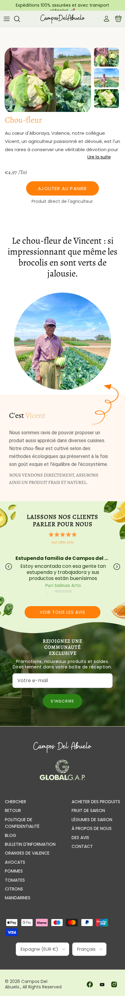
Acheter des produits (96, 802)
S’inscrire (62, 701)
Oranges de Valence (27, 853)
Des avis (80, 838)
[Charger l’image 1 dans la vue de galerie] (48, 80)
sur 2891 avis (63, 542)
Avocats (15, 862)
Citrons (14, 889)
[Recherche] (20, 19)
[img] (62, 534)
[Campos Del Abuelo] (62, 19)
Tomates (15, 880)
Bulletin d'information (30, 844)
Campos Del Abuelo (26, 984)
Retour (13, 810)
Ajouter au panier (62, 188)
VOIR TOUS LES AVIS (62, 612)
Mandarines (17, 898)
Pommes (14, 871)
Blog (10, 835)
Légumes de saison (92, 820)
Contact (82, 846)
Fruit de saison (88, 810)
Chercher (15, 802)
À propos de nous (92, 828)
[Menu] (6, 19)
